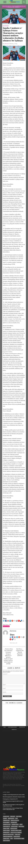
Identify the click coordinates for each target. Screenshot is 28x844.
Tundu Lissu (17, 834)
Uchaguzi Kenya (14, 826)
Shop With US (22, 727)
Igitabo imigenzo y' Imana (19, 838)
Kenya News (12, 816)
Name (4, 684)
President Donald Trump (16, 830)
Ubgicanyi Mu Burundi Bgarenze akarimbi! (20, 653)
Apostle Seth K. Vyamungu (16, 832)
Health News (21, 826)
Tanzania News (14, 822)
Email (4, 688)
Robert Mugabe (6, 830)
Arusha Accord (14, 828)
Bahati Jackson (6, 840)
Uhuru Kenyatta (6, 826)
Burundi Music (6, 832)
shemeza (6, 43)
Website (4, 692)
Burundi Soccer (15, 824)
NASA (16, 818)
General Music (6, 838)
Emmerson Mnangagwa (7, 836)
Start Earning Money (12, 727)
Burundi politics (6, 824)
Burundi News (6, 816)
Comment (5, 674)
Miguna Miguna (17, 836)
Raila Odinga (18, 816)
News (12, 838)
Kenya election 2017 (15, 820)
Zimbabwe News (6, 820)
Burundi (6, 26)
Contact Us (14, 729)
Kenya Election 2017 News (8, 834)
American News (11, 818)
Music (21, 824)
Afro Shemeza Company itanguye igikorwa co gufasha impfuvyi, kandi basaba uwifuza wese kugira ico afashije (8, 657)
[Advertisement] (14, 714)
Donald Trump (6, 828)
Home (4, 727)
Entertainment (6, 822)
